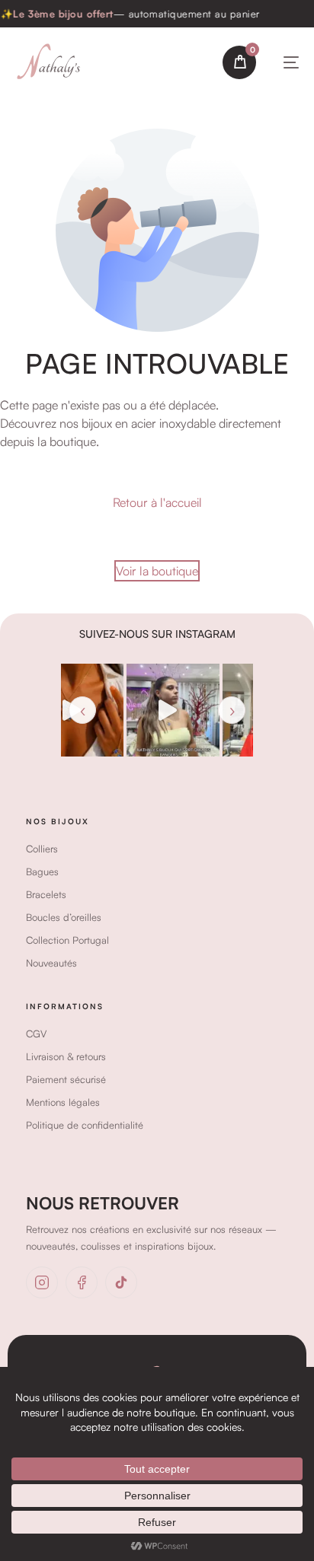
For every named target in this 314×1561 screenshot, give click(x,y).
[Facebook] (82, 1282)
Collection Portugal (67, 940)
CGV (36, 1033)
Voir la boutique (157, 570)
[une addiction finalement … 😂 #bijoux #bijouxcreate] (132, 710)
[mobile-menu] (288, 62)
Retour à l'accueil (157, 502)
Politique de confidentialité (84, 1125)
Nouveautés (51, 963)
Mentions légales (63, 1102)
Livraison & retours (66, 1056)
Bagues (42, 871)
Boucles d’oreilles (63, 917)
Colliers (42, 849)
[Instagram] (42, 1282)
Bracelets (46, 894)
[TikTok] (121, 1282)
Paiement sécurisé (66, 1079)
